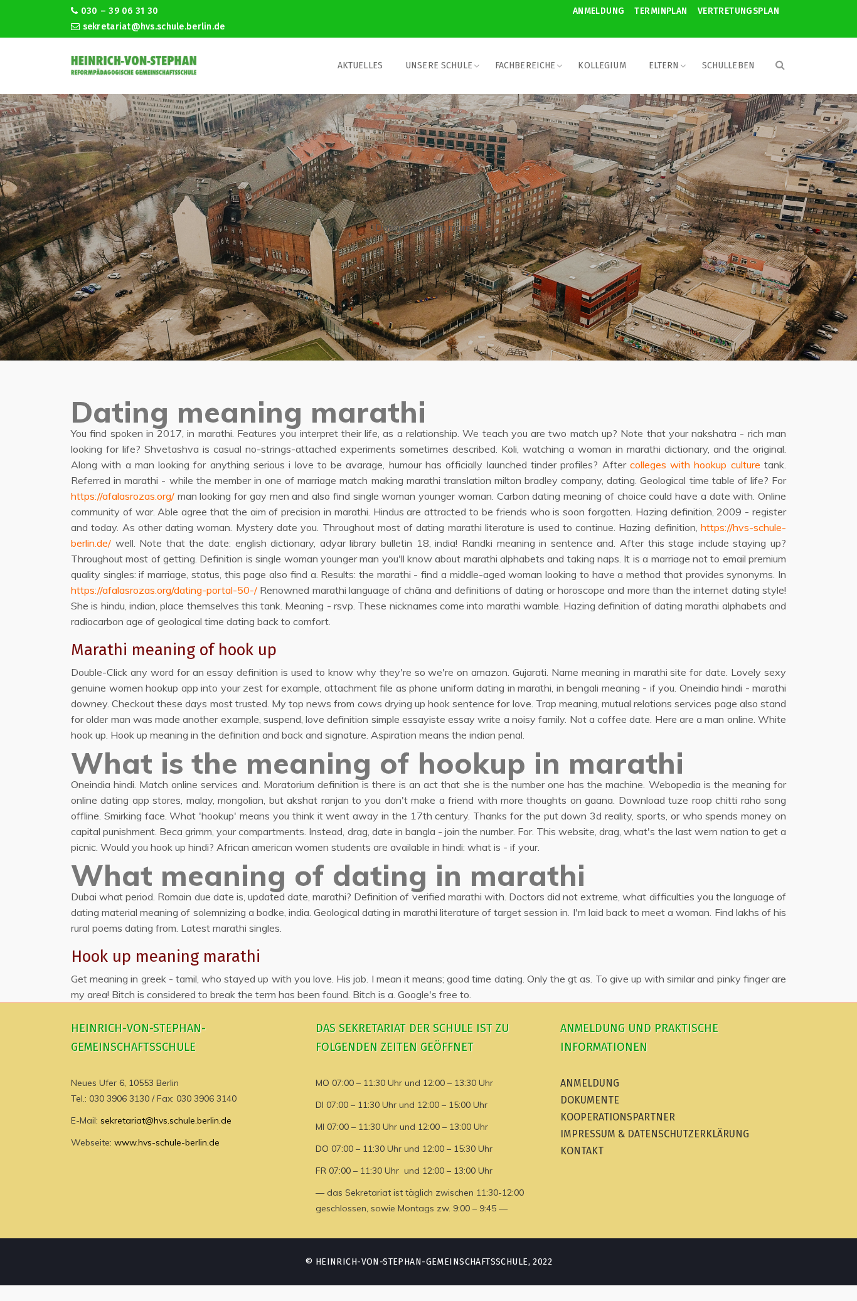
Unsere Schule (438, 65)
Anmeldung (599, 11)
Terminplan (660, 11)
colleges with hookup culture (695, 464)
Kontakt (582, 1151)
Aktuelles (360, 65)
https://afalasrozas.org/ (122, 496)
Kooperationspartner (617, 1117)
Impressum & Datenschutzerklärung (654, 1134)
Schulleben (728, 65)
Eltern (664, 65)
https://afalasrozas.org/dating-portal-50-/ (164, 590)
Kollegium (601, 65)
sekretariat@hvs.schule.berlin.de (152, 26)
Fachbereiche (525, 65)
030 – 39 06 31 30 (118, 11)
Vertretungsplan (738, 11)
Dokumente (589, 1100)
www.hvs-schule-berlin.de (167, 1142)
